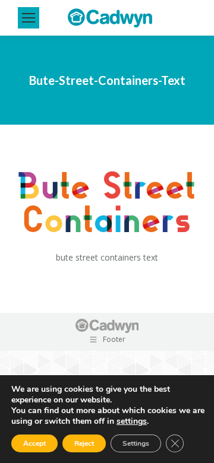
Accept (34, 443)
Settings (135, 443)
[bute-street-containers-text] (107, 205)
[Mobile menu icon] (28, 17)
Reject (84, 443)
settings (132, 421)
